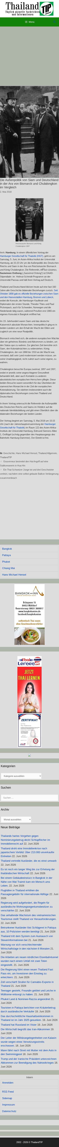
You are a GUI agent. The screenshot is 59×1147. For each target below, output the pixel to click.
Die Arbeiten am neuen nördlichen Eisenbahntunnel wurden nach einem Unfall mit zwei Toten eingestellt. (29, 961)
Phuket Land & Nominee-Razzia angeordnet (25, 999)
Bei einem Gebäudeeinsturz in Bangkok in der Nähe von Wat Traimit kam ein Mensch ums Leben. (26, 881)
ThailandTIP (6, 457)
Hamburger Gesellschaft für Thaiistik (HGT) (21, 256)
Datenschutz (9, 1111)
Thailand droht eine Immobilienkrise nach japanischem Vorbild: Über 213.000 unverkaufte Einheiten (27, 852)
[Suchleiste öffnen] (54, 22)
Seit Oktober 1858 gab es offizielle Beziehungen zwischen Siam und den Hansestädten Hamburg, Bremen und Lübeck (29, 293)
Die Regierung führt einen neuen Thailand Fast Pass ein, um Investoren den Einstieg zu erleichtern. (27, 973)
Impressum (8, 1104)
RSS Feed (8, 1091)
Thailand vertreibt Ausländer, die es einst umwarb (28, 860)
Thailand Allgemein (47, 453)
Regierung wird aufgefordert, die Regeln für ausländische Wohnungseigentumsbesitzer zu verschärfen (26, 906)
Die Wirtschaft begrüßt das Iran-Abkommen (25, 1029)
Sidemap (7, 1098)
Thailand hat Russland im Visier (19, 1024)
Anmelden (7, 1082)
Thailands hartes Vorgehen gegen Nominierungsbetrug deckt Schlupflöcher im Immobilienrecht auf (25, 840)
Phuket (6, 561)
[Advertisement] (29, 56)
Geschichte (9, 453)
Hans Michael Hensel (26, 453)
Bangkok (7, 548)
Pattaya (6, 555)
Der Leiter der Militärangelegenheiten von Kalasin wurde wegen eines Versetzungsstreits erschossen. (28, 1041)
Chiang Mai (8, 568)
